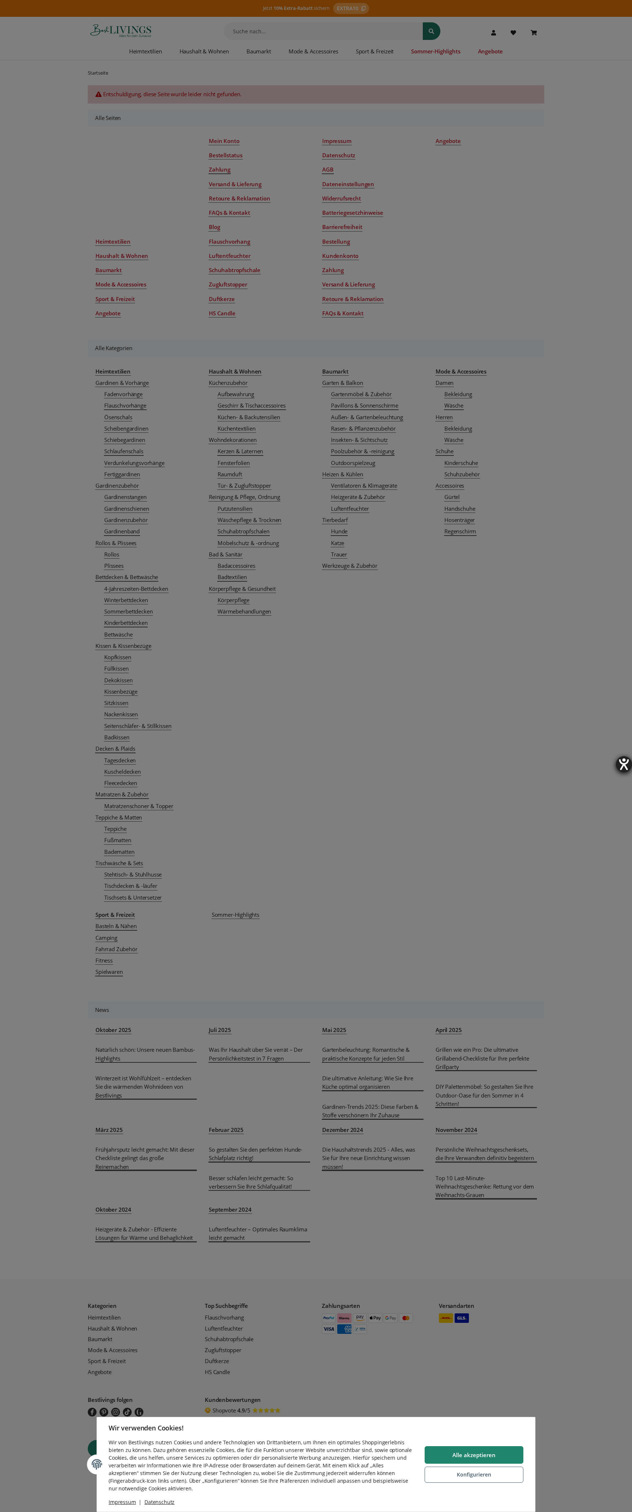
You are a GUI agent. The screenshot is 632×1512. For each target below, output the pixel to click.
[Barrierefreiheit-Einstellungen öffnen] (624, 764)
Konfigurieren (474, 1474)
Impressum (122, 1501)
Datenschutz (159, 1501)
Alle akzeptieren (474, 1455)
